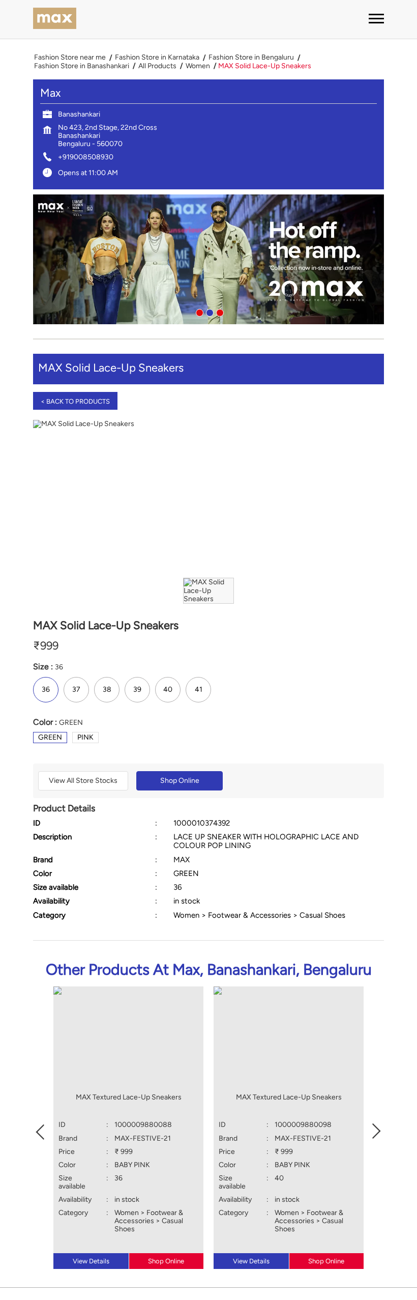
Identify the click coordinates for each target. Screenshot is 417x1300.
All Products (157, 66)
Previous (40, 1130)
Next (377, 1130)
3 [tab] (218, 311)
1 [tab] (198, 311)
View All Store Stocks (83, 780)
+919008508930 (85, 157)
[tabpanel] (208, 259)
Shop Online (179, 780)
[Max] (54, 19)
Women (198, 66)
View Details (91, 1261)
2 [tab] (208, 311)
